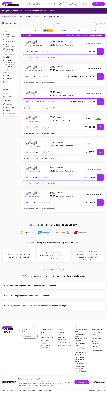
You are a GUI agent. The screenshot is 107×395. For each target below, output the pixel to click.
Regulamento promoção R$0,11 (97, 338)
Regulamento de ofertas (97, 333)
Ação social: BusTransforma (45, 344)
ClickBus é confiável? (98, 351)
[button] (98, 43)
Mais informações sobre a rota (53, 269)
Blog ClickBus (45, 340)
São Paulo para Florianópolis (79, 367)
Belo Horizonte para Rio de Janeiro (81, 363)
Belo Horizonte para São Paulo (81, 340)
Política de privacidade (47, 386)
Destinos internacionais (96, 342)
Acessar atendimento (27, 336)
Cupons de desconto (64, 342)
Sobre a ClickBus (46, 329)
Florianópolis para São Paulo (80, 372)
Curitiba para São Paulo (80, 344)
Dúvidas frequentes (98, 329)
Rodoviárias (61, 332)
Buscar (98, 4)
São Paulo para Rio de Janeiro (81, 330)
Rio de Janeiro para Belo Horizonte (80, 358)
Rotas (20, 17)
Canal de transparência (96, 347)
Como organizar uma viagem (64, 346)
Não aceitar (68, 382)
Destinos (60, 329)
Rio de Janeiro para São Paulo (80, 349)
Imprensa (44, 332)
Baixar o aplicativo (46, 335)
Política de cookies (23, 386)
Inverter (52, 11)
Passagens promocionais (62, 338)
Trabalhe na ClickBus (47, 338)
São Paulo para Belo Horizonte (81, 353)
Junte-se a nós (45, 348)
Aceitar (81, 382)
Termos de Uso (48, 390)
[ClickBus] (10, 4)
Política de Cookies (36, 390)
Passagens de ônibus (9, 17)
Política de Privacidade (22, 390)
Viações (60, 335)
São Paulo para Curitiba (79, 335)
